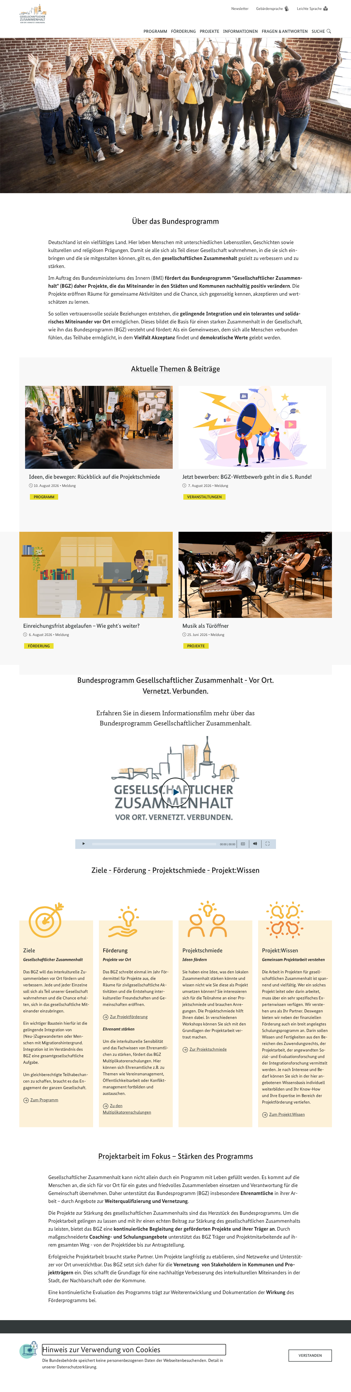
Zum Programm (44, 1099)
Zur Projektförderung (129, 1016)
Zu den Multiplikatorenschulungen (127, 1109)
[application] (175, 792)
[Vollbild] (267, 844)
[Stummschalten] (255, 844)
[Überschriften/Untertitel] (243, 844)
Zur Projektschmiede (208, 1049)
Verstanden (310, 1355)
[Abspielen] (175, 792)
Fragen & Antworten (285, 31)
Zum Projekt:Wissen (287, 1114)
